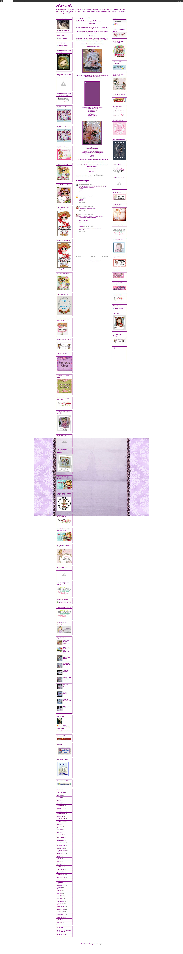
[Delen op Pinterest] (102, 175)
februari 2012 (60, 901)
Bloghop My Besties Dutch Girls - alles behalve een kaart (66, 650)
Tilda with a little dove (66, 671)
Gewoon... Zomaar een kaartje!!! (66, 657)
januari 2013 (60, 872)
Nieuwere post (79, 256)
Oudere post (105, 256)
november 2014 (61, 814)
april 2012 (59, 896)
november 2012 (61, 877)
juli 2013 (59, 856)
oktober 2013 (60, 848)
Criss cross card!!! (66, 685)
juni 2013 (59, 859)
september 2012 (61, 883)
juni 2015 (59, 795)
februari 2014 (60, 838)
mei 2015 (59, 798)
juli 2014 (59, 824)
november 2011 (61, 909)
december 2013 (61, 843)
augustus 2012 (61, 885)
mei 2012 (59, 893)
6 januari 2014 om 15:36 (88, 206)
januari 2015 (60, 808)
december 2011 (61, 906)
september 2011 (61, 914)
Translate (118, 25)
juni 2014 (59, 827)
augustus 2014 (61, 822)
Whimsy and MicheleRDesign (67, 664)
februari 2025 (60, 792)
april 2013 (59, 864)
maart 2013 (60, 867)
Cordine (80, 196)
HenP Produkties (63, 725)
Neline (80, 184)
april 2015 (59, 800)
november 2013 (61, 845)
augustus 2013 (61, 853)
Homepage (93, 256)
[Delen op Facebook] (101, 175)
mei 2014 (59, 830)
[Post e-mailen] (95, 175)
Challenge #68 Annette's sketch (67, 679)
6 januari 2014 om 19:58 (88, 214)
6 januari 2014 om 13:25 (87, 184)
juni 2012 (59, 891)
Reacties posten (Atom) (95, 261)
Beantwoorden (82, 192)
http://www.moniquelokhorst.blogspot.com (64, 931)
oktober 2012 (60, 880)
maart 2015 (60, 803)
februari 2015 (60, 806)
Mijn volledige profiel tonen (64, 731)
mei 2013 (59, 861)
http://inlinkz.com (61, 934)
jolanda (80, 206)
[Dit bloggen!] (98, 175)
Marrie (80, 214)
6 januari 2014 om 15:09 (88, 196)
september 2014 (61, 819)
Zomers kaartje (65, 692)
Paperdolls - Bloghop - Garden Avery (66, 642)
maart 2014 (60, 835)
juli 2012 (59, 888)
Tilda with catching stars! (67, 700)
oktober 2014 (60, 816)
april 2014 (59, 832)
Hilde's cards (64, 6)
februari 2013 (60, 869)
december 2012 (61, 875)
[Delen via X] (100, 175)
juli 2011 (59, 920)
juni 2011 (59, 922)
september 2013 (61, 851)
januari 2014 (60, 840)
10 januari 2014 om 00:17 (88, 226)
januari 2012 (60, 904)
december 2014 (61, 811)
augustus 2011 (61, 917)
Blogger (100, 944)
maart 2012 (60, 899)
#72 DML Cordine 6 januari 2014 (85, 177)
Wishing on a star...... (66, 707)
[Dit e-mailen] (97, 175)
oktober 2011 (60, 912)
